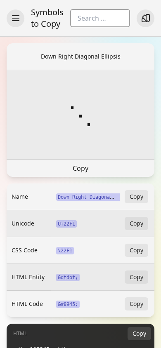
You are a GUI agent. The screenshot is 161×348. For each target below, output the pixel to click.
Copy (80, 168)
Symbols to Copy (47, 18)
